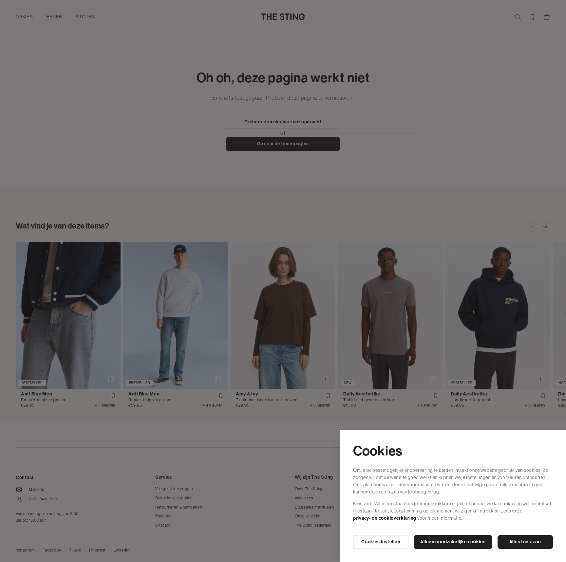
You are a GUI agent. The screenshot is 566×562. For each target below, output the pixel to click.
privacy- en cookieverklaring (384, 518)
